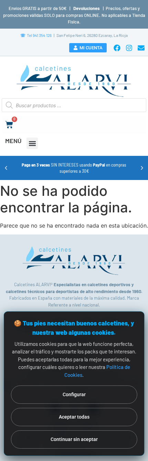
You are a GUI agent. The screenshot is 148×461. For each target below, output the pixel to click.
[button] (32, 143)
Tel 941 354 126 (36, 35)
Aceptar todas (74, 417)
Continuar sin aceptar (74, 439)
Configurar (74, 394)
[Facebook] (117, 47)
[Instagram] (129, 47)
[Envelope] (141, 47)
